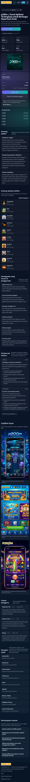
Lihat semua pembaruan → (9, 414)
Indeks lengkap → (24, 198)
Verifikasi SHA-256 (10, 33)
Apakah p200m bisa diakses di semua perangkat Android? (13, 754)
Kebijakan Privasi (5, 779)
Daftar (23, 2)
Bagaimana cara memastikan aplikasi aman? (13, 733)
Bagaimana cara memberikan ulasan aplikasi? (13, 749)
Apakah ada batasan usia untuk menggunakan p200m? (11, 744)
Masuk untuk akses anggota (15, 96)
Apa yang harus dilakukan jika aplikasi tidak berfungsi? (13, 738)
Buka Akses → (7, 104)
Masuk (18, 2)
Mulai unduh (15, 92)
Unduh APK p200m (11, 29)
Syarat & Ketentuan (6, 776)
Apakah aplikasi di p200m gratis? (11, 729)
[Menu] (27, 2)
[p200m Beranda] (6, 2)
